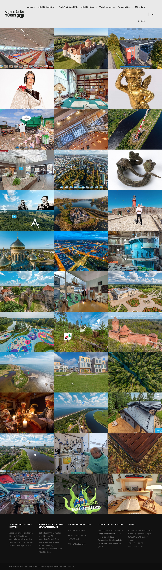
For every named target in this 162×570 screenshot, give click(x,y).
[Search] (152, 14)
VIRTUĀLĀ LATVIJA (77, 544)
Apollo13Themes (54, 566)
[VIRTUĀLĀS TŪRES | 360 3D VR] (14, 14)
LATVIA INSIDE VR (76, 530)
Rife (10, 566)
